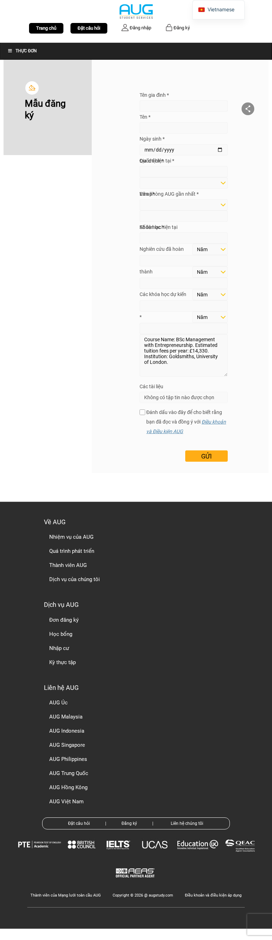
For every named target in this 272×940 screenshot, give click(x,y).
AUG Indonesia (66, 731)
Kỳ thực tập (62, 662)
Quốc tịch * (152, 161)
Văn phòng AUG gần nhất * (169, 194)
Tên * (145, 117)
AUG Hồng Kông (68, 787)
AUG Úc (58, 702)
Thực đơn (26, 50)
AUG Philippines (68, 759)
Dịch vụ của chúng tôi (74, 579)
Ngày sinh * (152, 139)
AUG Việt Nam (66, 801)
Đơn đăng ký (64, 620)
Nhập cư (59, 648)
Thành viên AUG (68, 565)
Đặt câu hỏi (89, 28)
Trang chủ (46, 28)
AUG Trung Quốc (68, 773)
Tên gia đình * (154, 95)
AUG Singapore (67, 745)
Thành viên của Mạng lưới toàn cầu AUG (65, 895)
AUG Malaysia (66, 717)
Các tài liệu (151, 386)
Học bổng (60, 634)
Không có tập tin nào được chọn (179, 397)
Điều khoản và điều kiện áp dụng (213, 895)
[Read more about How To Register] (136, 882)
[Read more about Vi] (136, 11)
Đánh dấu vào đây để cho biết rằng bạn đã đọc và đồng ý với (186, 421)
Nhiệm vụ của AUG (71, 537)
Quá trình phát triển (71, 551)
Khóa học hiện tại (158, 227)
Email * (147, 194)
